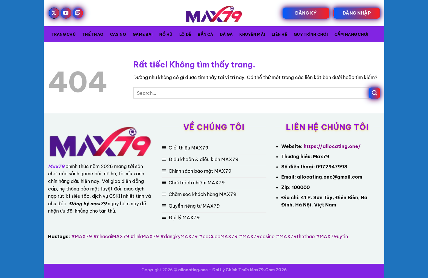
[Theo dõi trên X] (54, 13)
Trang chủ (64, 34)
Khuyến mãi (252, 34)
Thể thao (92, 34)
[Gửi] (374, 93)
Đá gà (226, 34)
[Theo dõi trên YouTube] (66, 13)
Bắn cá (205, 34)
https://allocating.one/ (332, 146)
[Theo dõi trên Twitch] (78, 13)
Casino (118, 34)
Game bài (143, 34)
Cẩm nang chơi (351, 34)
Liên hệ (279, 34)
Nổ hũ (165, 34)
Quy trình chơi (311, 34)
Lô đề (185, 34)
